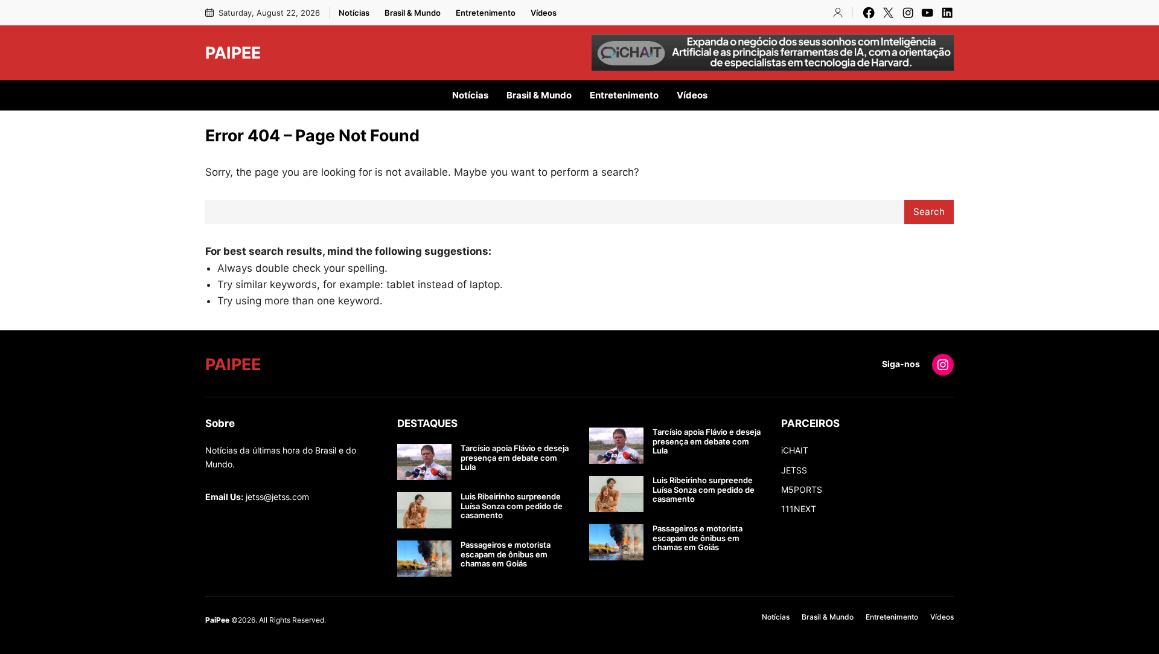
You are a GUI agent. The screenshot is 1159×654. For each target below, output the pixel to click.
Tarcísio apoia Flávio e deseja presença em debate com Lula (515, 458)
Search (929, 211)
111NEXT (798, 509)
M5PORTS (801, 489)
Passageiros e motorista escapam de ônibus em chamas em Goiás (506, 554)
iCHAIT (794, 450)
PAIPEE (233, 52)
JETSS (794, 470)
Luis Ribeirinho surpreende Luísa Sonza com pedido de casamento (512, 506)
